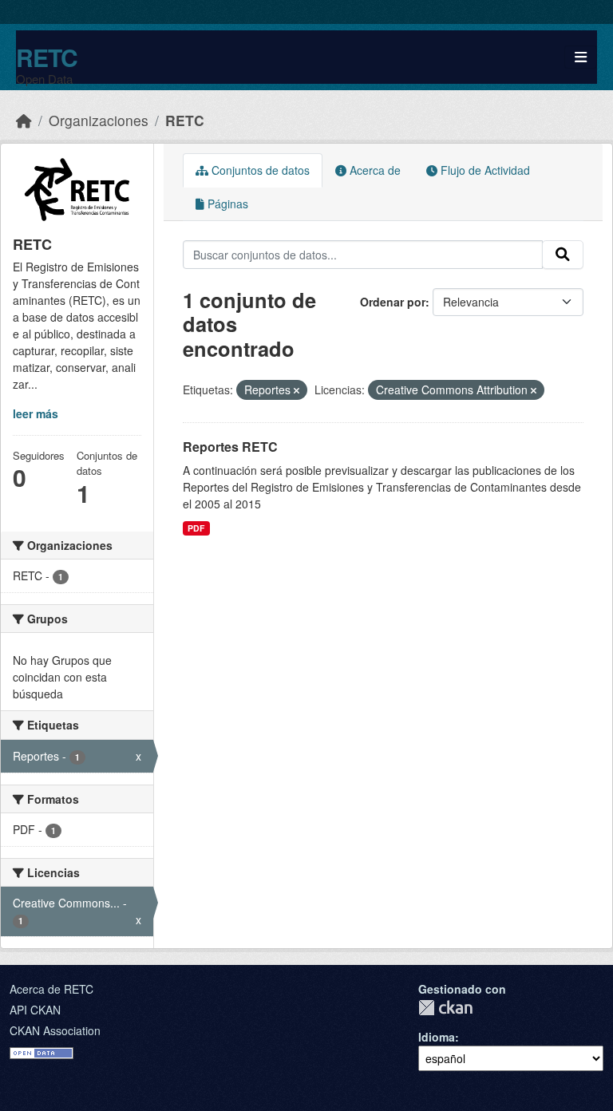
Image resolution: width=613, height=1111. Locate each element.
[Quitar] (296, 390)
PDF (196, 528)
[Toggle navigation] (580, 57)
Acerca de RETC (51, 989)
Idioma (436, 1037)
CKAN (445, 1007)
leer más (35, 413)
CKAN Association (55, 1030)
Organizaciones (98, 120)
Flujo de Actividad (483, 170)
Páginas (226, 204)
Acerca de (373, 170)
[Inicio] (24, 120)
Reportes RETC (230, 446)
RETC (46, 57)
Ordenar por (392, 302)
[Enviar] (562, 254)
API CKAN (35, 1010)
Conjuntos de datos (259, 170)
